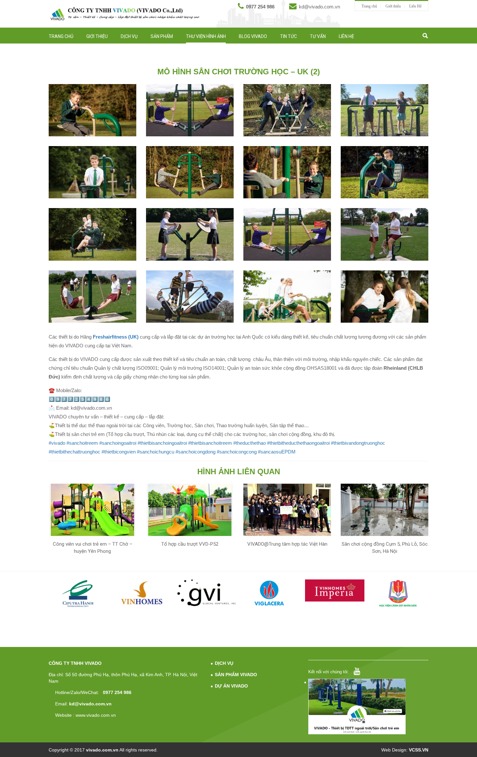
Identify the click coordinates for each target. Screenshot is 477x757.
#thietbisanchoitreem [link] (210, 443)
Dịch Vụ (129, 36)
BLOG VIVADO (253, 36)
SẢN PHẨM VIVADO (236, 674)
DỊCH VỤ (224, 663)
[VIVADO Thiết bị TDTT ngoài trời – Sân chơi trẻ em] (125, 13)
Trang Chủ (61, 36)
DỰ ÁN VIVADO (231, 686)
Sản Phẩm (162, 36)
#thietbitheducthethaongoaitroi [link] (298, 443)
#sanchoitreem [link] (82, 443)
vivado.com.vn (102, 749)
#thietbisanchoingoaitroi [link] (162, 443)
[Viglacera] (207, 594)
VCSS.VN (418, 749)
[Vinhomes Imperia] (270, 590)
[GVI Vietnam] (142, 592)
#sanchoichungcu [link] (155, 451)
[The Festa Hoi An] (399, 594)
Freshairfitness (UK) (116, 337)
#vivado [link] (57, 443)
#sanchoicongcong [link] (237, 451)
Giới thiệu (393, 6)
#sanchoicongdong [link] (195, 451)
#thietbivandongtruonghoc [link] (358, 443)
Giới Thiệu (97, 36)
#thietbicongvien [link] (119, 451)
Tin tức (288, 36)
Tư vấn (318, 36)
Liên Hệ (415, 6)
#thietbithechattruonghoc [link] (74, 451)
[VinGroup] (78, 592)
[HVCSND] (335, 593)
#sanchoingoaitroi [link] (117, 443)
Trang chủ (369, 6)
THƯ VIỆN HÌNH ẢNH (206, 36)
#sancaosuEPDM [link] (277, 451)
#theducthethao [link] (249, 443)
